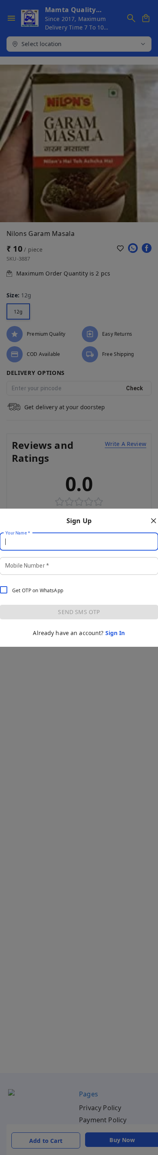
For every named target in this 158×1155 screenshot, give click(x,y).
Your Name (17, 532)
